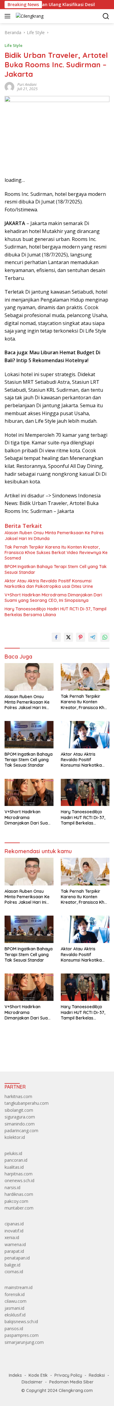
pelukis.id (13, 1153)
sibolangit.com (19, 1110)
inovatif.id (14, 1231)
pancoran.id (16, 1160)
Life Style (13, 45)
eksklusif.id (15, 1315)
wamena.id (15, 1244)
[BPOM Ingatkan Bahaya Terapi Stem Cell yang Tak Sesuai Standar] (29, 734)
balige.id (12, 1265)
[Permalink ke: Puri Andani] (9, 86)
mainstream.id (19, 1287)
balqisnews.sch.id (21, 1321)
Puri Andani (26, 84)
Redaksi (97, 1375)
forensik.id (15, 1294)
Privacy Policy (68, 1375)
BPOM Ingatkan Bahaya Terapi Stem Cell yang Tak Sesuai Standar (56, 569)
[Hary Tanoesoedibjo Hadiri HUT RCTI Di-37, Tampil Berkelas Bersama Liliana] (85, 792)
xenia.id (12, 1237)
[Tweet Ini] (68, 637)
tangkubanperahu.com (27, 1103)
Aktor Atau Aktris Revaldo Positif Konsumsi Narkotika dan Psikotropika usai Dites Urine (49, 583)
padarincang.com (21, 1130)
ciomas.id (14, 1271)
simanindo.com (20, 1124)
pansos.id (14, 1328)
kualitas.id (14, 1167)
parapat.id (14, 1251)
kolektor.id (15, 1137)
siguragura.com (20, 1117)
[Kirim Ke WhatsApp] (104, 637)
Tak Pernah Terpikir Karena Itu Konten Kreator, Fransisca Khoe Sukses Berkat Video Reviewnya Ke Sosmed (56, 552)
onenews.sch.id (19, 1180)
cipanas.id (14, 1224)
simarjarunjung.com (24, 1342)
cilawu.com (15, 1301)
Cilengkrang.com (76, 1390)
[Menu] (9, 16)
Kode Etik (38, 1375)
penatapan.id (17, 1258)
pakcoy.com (16, 1201)
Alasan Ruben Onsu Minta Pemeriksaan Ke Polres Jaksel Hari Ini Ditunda (54, 535)
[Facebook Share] (56, 637)
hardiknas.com (19, 1194)
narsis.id (12, 1187)
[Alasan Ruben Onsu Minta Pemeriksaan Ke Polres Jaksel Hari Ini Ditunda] (29, 677)
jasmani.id (14, 1308)
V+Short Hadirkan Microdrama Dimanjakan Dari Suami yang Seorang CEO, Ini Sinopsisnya (53, 597)
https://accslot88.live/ (25, 1053)
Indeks (15, 1375)
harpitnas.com (19, 1174)
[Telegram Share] (92, 637)
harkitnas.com (18, 1096)
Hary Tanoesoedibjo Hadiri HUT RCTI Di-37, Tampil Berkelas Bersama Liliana (55, 611)
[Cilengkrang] (28, 15)
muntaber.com (19, 1208)
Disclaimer (32, 1382)
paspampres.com (22, 1335)
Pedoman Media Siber (71, 1382)
